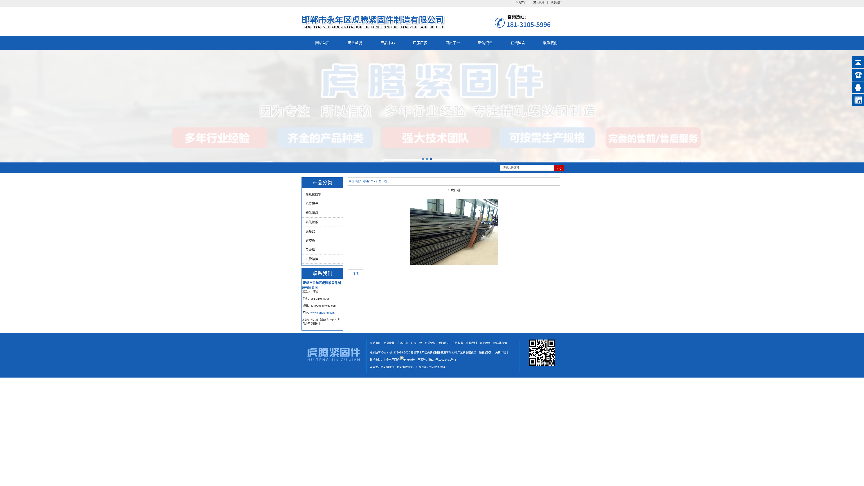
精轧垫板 (312, 222)
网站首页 (322, 43)
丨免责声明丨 (501, 352)
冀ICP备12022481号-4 (442, 359)
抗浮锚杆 (312, 203)
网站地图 (485, 343)
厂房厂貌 (420, 43)
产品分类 (322, 182)
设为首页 (521, 2)
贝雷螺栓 (312, 259)
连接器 (310, 231)
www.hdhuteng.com (322, 312)
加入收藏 (538, 2)
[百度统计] (407, 359)
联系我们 (556, 2)
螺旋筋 (310, 240)
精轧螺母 (312, 213)
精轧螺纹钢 (313, 194)
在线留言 (518, 43)
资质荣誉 (453, 43)
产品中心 (387, 43)
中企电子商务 (391, 359)
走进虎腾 (355, 43)
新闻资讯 (485, 43)
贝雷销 (310, 250)
